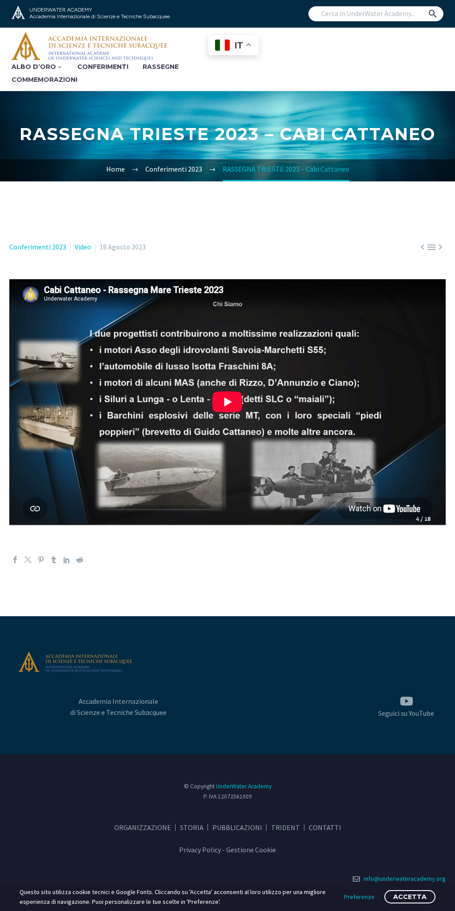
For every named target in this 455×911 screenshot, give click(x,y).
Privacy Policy (200, 849)
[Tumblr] (53, 559)
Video (83, 246)
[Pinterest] (40, 559)
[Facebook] (15, 559)
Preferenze (359, 897)
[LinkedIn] (66, 559)
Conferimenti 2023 (37, 246)
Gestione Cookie (251, 849)
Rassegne (161, 67)
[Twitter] (28, 559)
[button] (432, 13)
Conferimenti (102, 67)
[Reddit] (79, 559)
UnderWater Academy (243, 786)
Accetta (410, 897)
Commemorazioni (44, 80)
